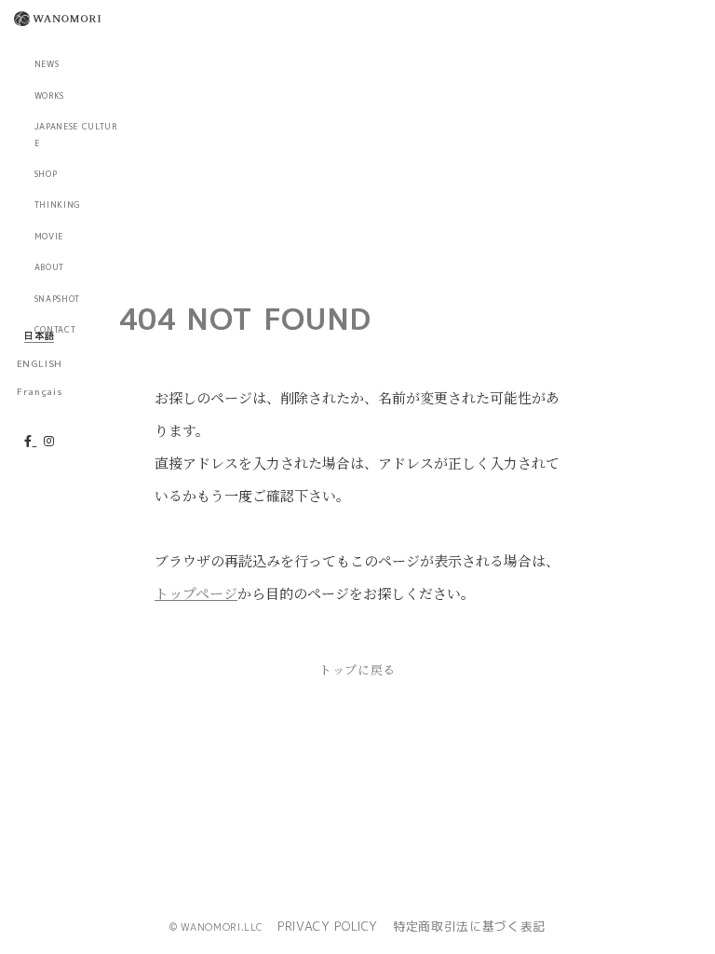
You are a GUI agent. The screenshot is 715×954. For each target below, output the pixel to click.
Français (39, 391)
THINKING (57, 205)
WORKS (49, 96)
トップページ (196, 593)
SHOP (46, 174)
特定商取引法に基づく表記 (469, 926)
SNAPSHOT (57, 299)
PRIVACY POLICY (327, 926)
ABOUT (49, 267)
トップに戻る (357, 669)
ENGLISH (39, 363)
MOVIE (48, 236)
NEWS (47, 64)
